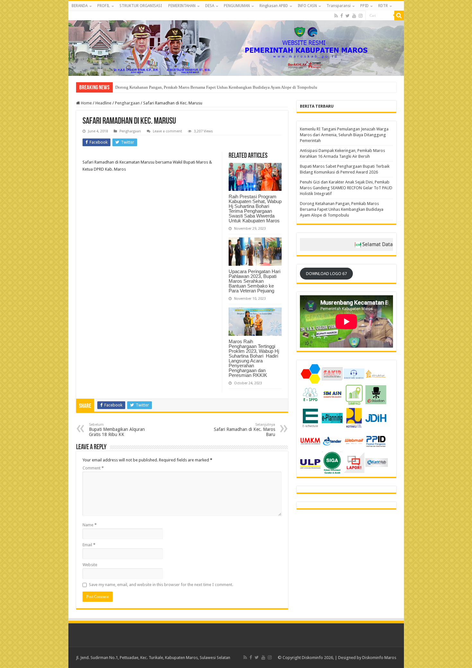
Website (90, 564)
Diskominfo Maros (379, 657)
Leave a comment (167, 131)
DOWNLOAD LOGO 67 (326, 273)
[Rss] (336, 16)
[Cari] (399, 15)
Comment (93, 468)
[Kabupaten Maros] (236, 43)
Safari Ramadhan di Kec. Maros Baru (244, 430)
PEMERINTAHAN (182, 6)
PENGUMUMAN (237, 6)
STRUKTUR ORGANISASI (140, 6)
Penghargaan (127, 103)
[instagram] (360, 16)
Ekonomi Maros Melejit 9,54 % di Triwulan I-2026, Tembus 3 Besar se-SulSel (182, 87)
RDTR (383, 6)
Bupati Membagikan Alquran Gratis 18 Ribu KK (117, 430)
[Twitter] (347, 16)
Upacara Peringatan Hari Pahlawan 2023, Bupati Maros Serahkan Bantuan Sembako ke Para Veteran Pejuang (254, 281)
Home (86, 103)
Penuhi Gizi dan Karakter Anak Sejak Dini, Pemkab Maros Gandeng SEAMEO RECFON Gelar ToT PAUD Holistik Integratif (346, 188)
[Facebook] (342, 16)
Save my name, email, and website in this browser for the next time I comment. (161, 584)
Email (89, 544)
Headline (103, 103)
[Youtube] (354, 16)
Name (90, 524)
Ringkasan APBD (273, 6)
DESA (209, 6)
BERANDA (80, 6)
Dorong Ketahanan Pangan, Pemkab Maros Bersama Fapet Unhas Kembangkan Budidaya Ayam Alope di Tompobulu (341, 209)
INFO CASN (307, 6)
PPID (364, 6)
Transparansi (339, 6)
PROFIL (103, 6)
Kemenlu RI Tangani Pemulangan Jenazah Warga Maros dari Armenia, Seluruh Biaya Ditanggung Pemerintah (344, 135)
